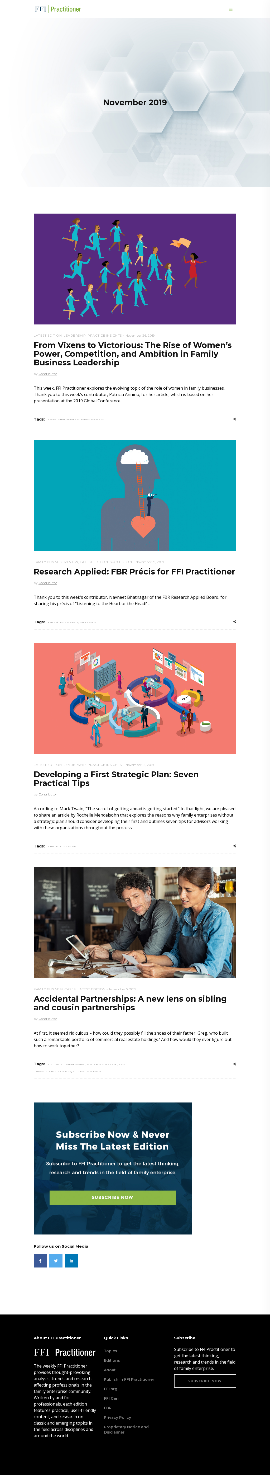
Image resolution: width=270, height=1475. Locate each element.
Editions (112, 1360)
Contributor (47, 374)
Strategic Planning (62, 846)
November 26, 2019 (140, 335)
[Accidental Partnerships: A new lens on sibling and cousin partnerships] (135, 922)
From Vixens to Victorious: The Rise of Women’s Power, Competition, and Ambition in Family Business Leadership (133, 353)
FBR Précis (55, 622)
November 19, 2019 (150, 562)
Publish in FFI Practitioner (129, 1379)
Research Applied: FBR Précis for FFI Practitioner (134, 572)
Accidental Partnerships (66, 1064)
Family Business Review (56, 562)
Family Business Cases (55, 989)
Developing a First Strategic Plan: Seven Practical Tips (116, 779)
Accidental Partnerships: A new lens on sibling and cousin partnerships (130, 1003)
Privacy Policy (117, 1417)
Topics (110, 1351)
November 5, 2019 (122, 989)
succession (88, 622)
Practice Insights (105, 335)
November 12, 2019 (140, 765)
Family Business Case (101, 1064)
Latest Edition (48, 335)
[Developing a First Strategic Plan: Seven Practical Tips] (135, 698)
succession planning (88, 1071)
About (110, 1370)
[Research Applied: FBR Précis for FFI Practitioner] (135, 495)
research (71, 622)
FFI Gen (111, 1398)
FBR (108, 1408)
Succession (121, 562)
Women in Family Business (85, 419)
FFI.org (110, 1389)
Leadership (75, 335)
